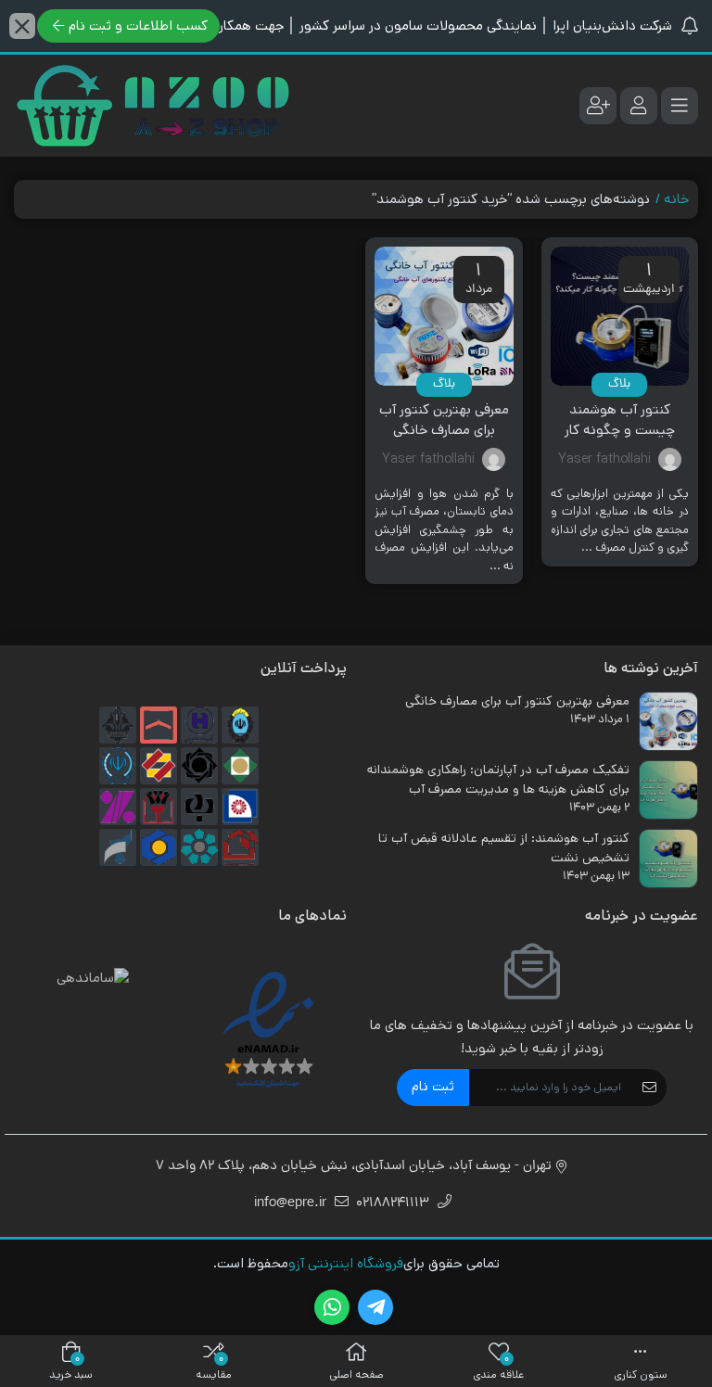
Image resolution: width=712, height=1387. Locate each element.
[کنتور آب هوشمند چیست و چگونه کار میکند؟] (620, 316)
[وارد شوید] (638, 105)
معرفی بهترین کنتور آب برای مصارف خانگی (444, 420)
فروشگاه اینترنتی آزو (345, 1263)
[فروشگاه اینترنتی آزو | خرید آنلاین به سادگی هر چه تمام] (153, 105)
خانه (676, 199)
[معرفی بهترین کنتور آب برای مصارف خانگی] (444, 316)
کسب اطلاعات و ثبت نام (138, 25)
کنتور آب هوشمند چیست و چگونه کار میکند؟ (620, 430)
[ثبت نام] (598, 105)
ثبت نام (433, 1086)
